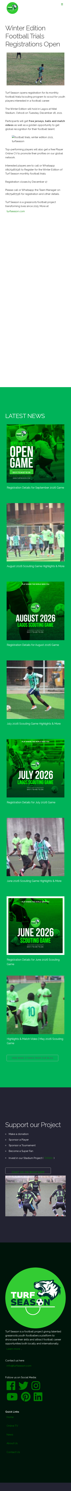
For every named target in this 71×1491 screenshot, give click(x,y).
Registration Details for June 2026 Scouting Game (33, 962)
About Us (12, 1443)
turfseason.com (16, 211)
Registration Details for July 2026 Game (31, 802)
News (10, 1434)
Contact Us (13, 1452)
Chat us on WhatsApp (28, 1172)
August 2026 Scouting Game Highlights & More (35, 566)
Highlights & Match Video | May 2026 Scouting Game (35, 1041)
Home (10, 1417)
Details (49, 1157)
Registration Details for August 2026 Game (33, 645)
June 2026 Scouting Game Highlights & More (34, 881)
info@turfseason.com (19, 1365)
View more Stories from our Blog (32, 1058)
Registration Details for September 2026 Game (35, 487)
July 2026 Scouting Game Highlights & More (34, 723)
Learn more (13, 1348)
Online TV (12, 1425)
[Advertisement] (35, 258)
